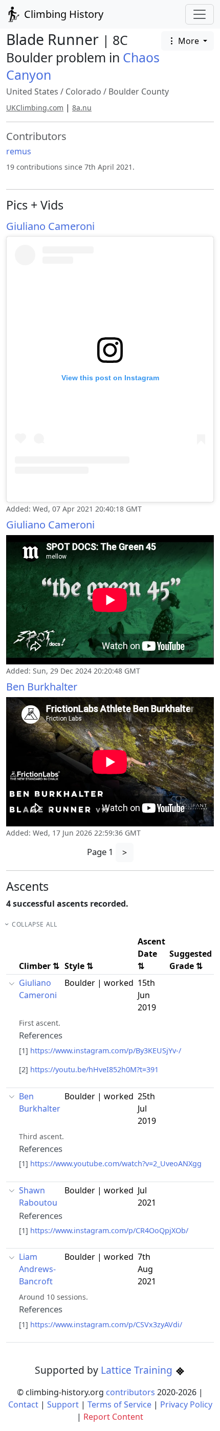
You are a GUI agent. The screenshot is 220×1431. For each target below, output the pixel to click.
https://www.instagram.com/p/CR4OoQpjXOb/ (109, 1230)
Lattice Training (138, 1370)
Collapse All (34, 924)
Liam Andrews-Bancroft (37, 1269)
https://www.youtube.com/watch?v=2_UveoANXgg (116, 1163)
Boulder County (138, 91)
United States (32, 91)
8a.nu (82, 107)
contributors (130, 1392)
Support (63, 1404)
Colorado (83, 91)
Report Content (113, 1416)
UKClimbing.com (34, 107)
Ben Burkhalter (41, 687)
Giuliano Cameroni (50, 226)
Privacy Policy (186, 1404)
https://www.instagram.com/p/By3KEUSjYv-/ (105, 1050)
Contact (23, 1404)
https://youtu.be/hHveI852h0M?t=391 (94, 1069)
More (188, 41)
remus (18, 151)
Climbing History (62, 14)
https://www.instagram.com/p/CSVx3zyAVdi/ (106, 1324)
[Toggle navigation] (199, 14)
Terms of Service (119, 1404)
